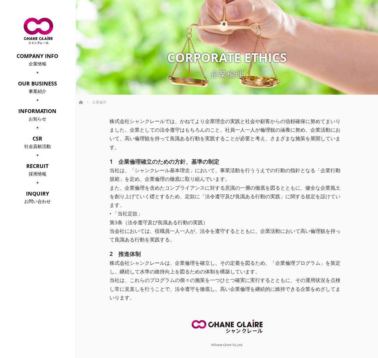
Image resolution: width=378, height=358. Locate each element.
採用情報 (37, 169)
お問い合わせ (37, 197)
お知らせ (37, 114)
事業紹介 (37, 87)
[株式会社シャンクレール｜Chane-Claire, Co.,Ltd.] (38, 41)
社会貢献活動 (37, 142)
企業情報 (37, 59)
